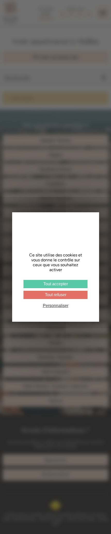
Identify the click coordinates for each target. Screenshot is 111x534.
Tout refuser (55, 295)
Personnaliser (55, 305)
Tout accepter (55, 284)
